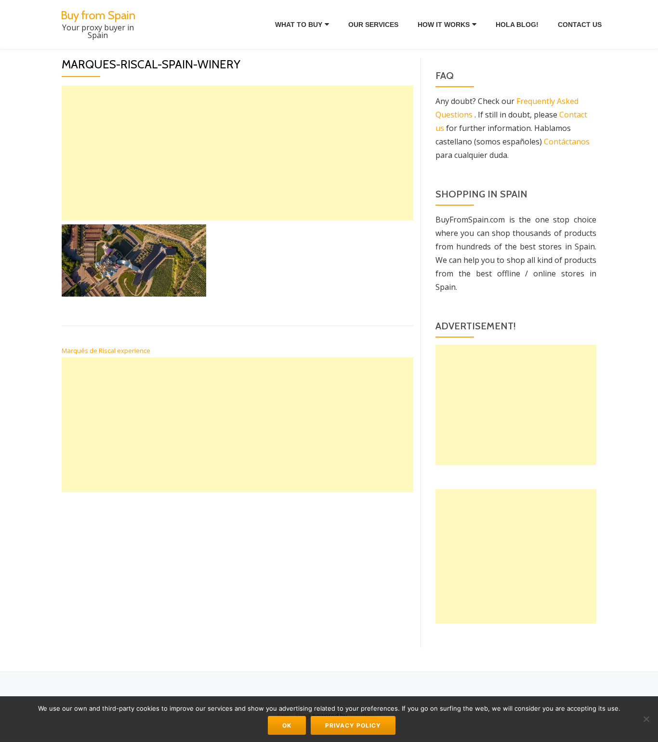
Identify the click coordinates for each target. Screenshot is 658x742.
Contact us (580, 24)
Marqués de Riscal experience (106, 350)
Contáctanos (567, 141)
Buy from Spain (98, 15)
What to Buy (298, 24)
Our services (373, 24)
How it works (444, 24)
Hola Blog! (517, 24)
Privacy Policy (353, 725)
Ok (286, 725)
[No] (646, 719)
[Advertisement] (237, 153)
